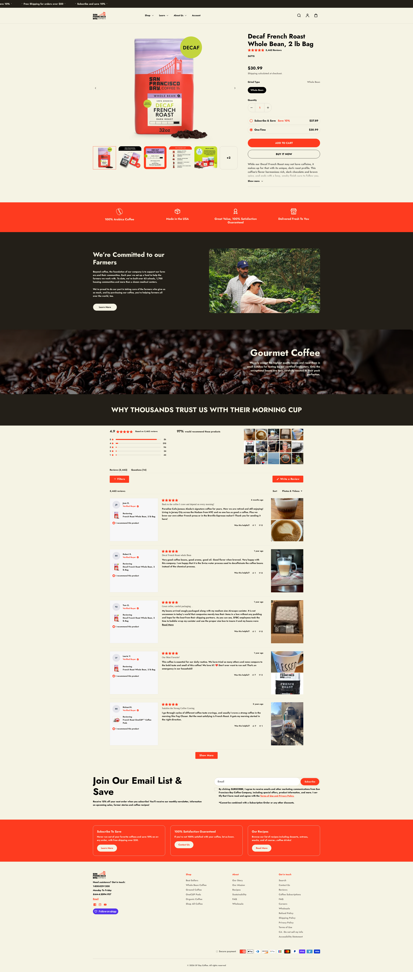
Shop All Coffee (194, 903)
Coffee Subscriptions (290, 894)
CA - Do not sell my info (291, 932)
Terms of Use (285, 927)
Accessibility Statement (291, 936)
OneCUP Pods (193, 894)
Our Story (237, 880)
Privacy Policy (286, 922)
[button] (265, 50)
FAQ (234, 899)
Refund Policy (286, 913)
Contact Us (284, 885)
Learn (162, 15)
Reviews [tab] (118, 470)
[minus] (251, 107)
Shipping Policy (287, 917)
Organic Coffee (194, 899)
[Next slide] (234, 88)
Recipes (236, 889)
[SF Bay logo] (113, 875)
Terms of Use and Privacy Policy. (277, 795)
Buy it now (284, 154)
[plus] (268, 107)
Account (196, 15)
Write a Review (291, 479)
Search (282, 880)
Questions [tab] (138, 470)
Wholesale (237, 903)
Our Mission (238, 885)
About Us (178, 15)
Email (96, 899)
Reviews (283, 889)
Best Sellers (192, 880)
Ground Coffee (194, 889)
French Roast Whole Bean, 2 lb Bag (139, 516)
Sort (275, 491)
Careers (283, 903)
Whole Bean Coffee (196, 885)
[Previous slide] (95, 88)
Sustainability (239, 894)
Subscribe (310, 781)
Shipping (252, 73)
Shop (147, 15)
